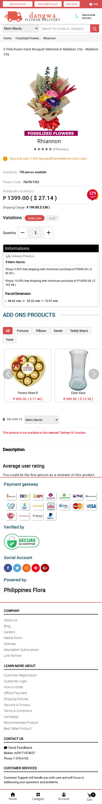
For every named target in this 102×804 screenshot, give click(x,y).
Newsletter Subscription (21, 649)
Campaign (11, 716)
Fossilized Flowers (27, 38)
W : (31, 301)
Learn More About (20, 665)
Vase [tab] (9, 339)
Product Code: (21, 182)
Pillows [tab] (41, 330)
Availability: (24, 172)
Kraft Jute (34, 218)
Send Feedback (20, 747)
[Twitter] (17, 568)
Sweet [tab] (58, 330)
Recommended (18, 4)
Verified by (14, 527)
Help (95, 4)
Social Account (18, 557)
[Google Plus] (45, 568)
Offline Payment (15, 693)
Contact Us (13, 738)
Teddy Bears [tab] (79, 330)
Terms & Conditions (18, 710)
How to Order (13, 687)
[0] (89, 794)
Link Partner (13, 655)
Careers (9, 632)
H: (49, 301)
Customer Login (15, 681)
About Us (10, 620)
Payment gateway (21, 484)
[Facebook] (8, 568)
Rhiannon (49, 38)
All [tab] (7, 330)
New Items (71, 4)
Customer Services (20, 768)
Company (11, 610)
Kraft (52, 218)
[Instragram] (26, 568)
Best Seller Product (48, 4)
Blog (7, 626)
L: (13, 301)
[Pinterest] (36, 568)
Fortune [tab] (22, 330)
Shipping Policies (16, 699)
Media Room (13, 638)
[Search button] (94, 28)
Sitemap (10, 643)
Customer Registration (20, 675)
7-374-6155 (20, 758)
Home (7, 38)
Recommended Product (21, 722)
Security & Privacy (17, 704)
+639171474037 (24, 753)
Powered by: (15, 580)
